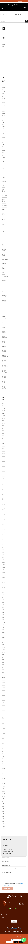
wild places (3, 323)
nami (3, 272)
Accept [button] (16, 942)
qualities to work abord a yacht (4, 302)
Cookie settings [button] (9, 942)
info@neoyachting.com (8, 853)
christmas (4, 205)
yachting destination (4, 351)
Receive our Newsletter (6, 914)
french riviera (3, 213)
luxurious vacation (4, 250)
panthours (4, 288)
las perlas (3, 245)
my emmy (3, 268)
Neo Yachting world (3, 56)
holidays (4, 228)
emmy (3, 209)
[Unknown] (16, 868)
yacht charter (3, 332)
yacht (3, 327)
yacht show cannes (4, 387)
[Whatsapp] (23, 940)
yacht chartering (4, 337)
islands (4, 237)
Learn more (20, 1)
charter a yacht (3, 200)
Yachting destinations (5, 356)
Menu (2, 8)
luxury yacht (3, 255)
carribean (4, 195)
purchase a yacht (4, 296)
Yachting (4, 346)
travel (3, 313)
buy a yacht (3, 190)
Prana (3, 292)
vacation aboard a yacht (4, 318)
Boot (3, 185)
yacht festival (4, 342)
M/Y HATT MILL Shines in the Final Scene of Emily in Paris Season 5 (3, 130)
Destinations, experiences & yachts (3, 48)
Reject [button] (20, 942)
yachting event (4, 361)
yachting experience (4, 366)
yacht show (3, 382)
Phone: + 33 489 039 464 (8, 849)
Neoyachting (5, 276)
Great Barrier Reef (3, 219)
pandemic (4, 284)
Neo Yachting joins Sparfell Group (3, 89)
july (3, 241)
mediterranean (5, 259)
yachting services (4, 377)
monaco (4, 263)
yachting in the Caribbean (4, 371)
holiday (4, 224)
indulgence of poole (4, 232)
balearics (4, 181)
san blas (3, 308)
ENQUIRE (24, 7)
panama (4, 280)
